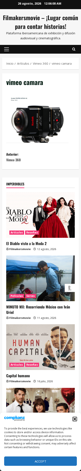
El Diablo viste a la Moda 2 (26, 243)
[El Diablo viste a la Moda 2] (40, 215)
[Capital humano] (40, 347)
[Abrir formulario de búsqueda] (73, 49)
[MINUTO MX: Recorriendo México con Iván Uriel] (40, 278)
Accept (40, 461)
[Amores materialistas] (40, 411)
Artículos (17, 232)
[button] (75, 419)
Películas (17, 296)
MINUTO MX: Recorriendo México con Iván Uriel (38, 309)
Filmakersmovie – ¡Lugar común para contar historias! (40, 22)
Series (30, 296)
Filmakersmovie (20, 249)
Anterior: (13, 157)
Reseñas (32, 232)
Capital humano (18, 375)
